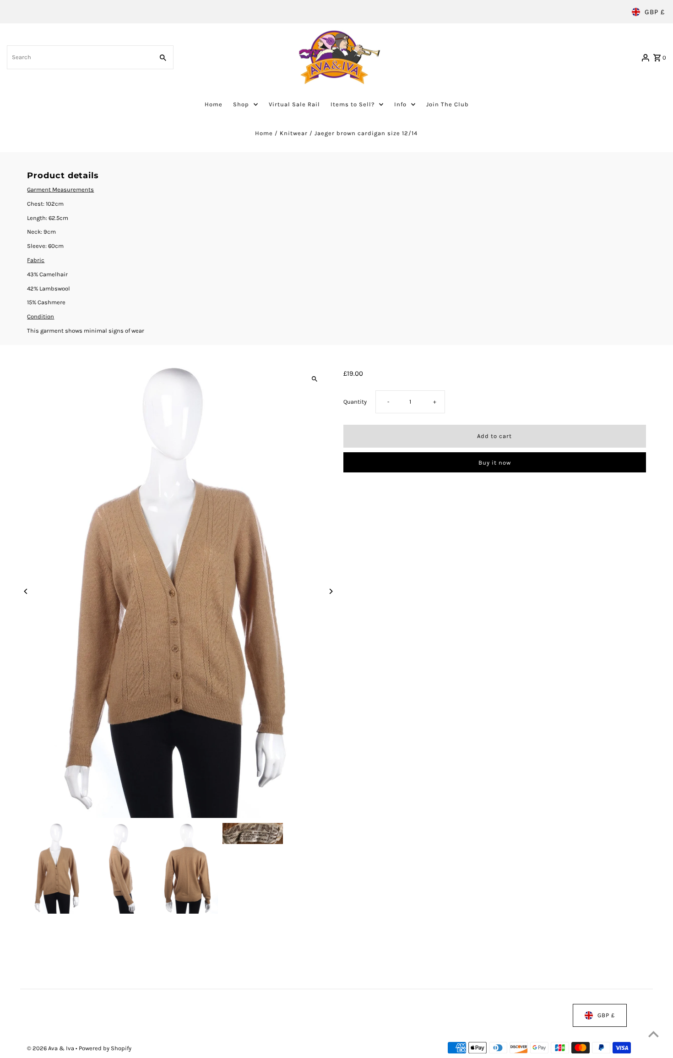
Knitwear (294, 133)
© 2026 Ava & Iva (51, 1048)
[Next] (330, 591)
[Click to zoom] (314, 379)
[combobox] (79, 57)
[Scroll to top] (653, 1034)
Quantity (355, 402)
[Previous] (26, 591)
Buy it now (494, 462)
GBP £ (655, 12)
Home (264, 133)
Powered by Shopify (105, 1048)
